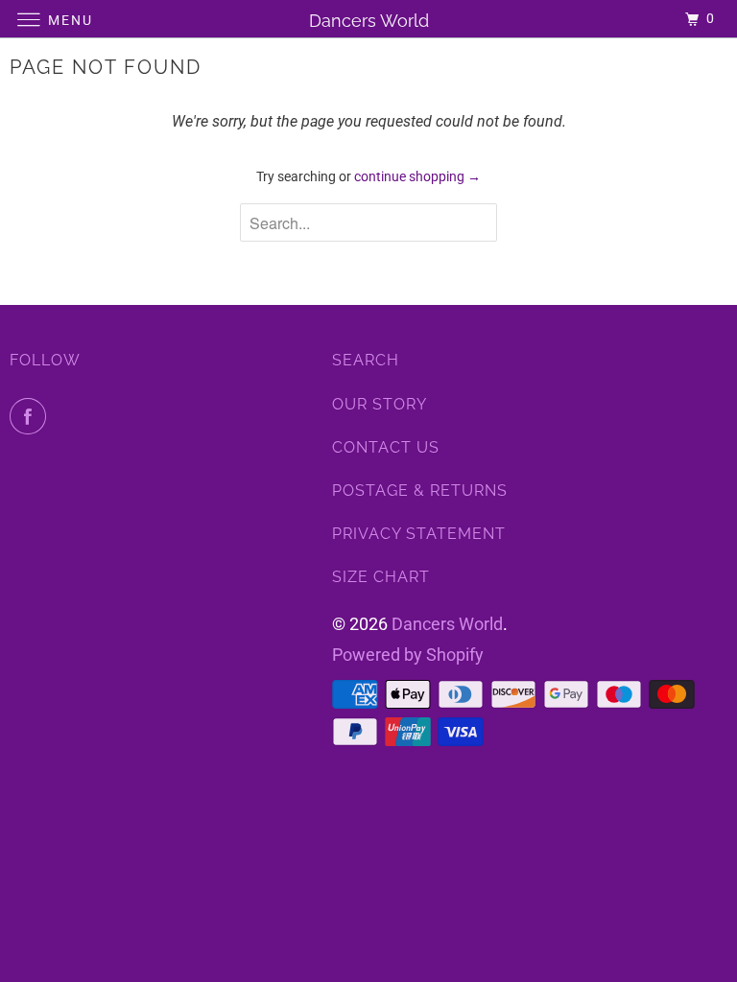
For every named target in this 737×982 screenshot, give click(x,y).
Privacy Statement (419, 534)
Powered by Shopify (408, 654)
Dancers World (447, 624)
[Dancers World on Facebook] (32, 416)
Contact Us (386, 447)
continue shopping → (417, 176)
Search (365, 360)
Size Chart (381, 577)
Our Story (379, 404)
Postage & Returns (420, 490)
